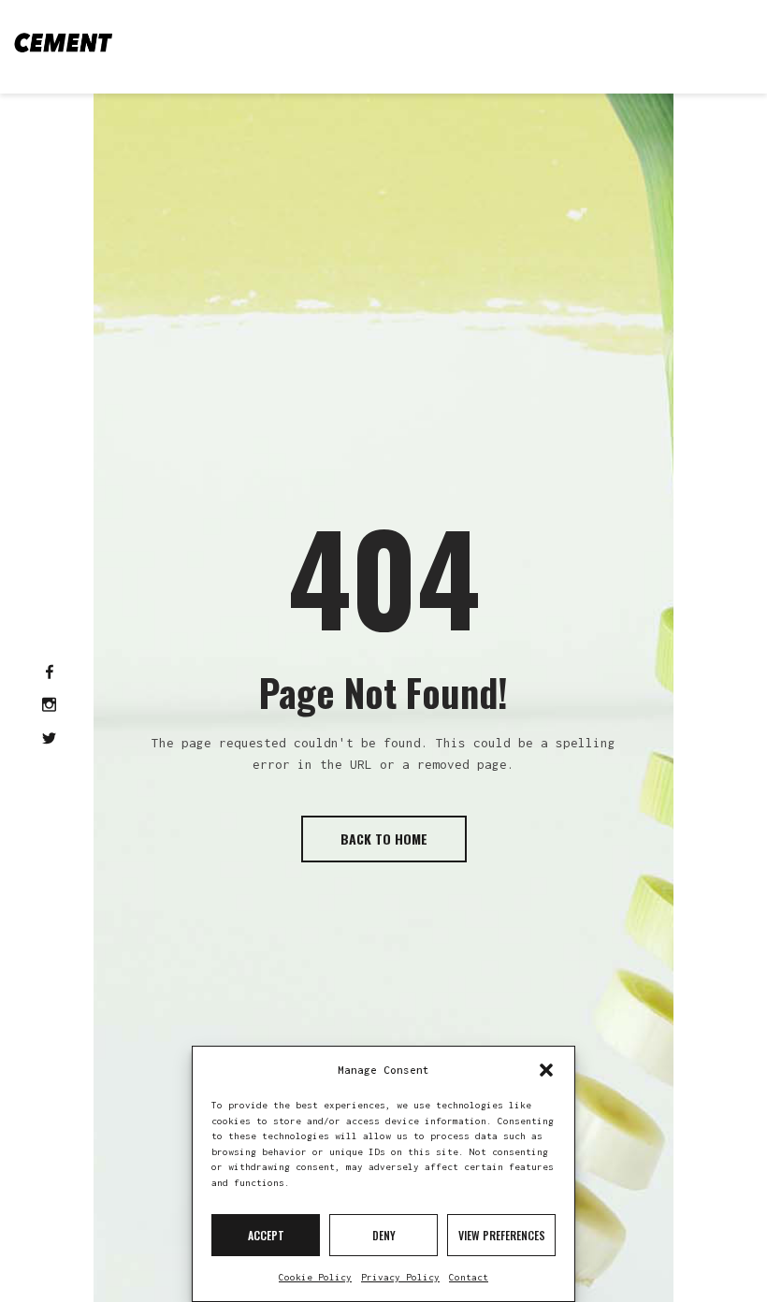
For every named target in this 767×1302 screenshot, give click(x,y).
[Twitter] (49, 740)
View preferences (501, 1235)
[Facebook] (49, 673)
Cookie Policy (315, 1277)
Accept (266, 1235)
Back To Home (383, 838)
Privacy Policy (400, 1277)
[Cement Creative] (63, 42)
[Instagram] (49, 706)
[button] (546, 1070)
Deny (384, 1235)
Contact (468, 1277)
